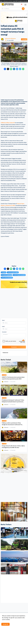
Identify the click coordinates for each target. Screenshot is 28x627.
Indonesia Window (10, 38)
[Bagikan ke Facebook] (5, 69)
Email (3, 326)
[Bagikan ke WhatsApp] (23, 69)
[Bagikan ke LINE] (11, 69)
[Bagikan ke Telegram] (20, 69)
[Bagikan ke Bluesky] (17, 69)
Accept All (5, 624)
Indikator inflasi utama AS (8, 122)
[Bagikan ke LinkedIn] (14, 69)
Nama (3, 320)
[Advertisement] (14, 85)
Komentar (4, 332)
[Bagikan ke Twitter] (8, 69)
